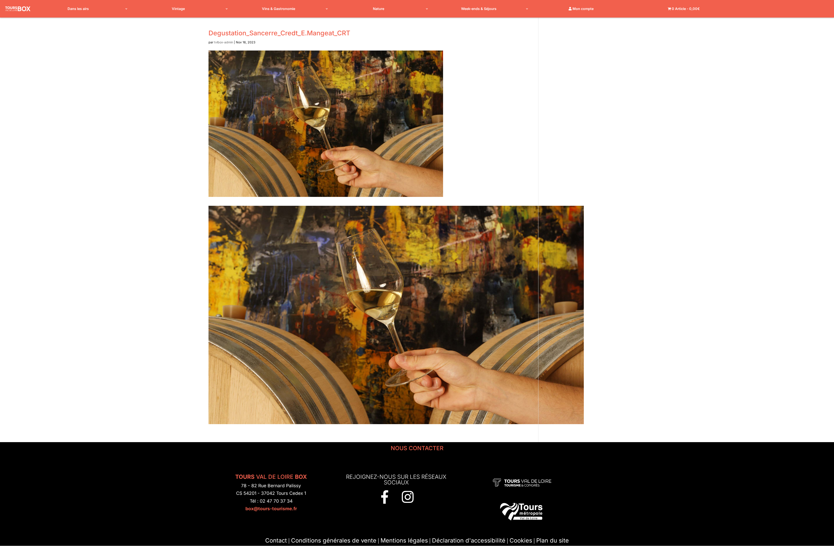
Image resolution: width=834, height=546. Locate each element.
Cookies (521, 540)
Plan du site (552, 540)
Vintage (178, 9)
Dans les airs (78, 9)
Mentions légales (404, 540)
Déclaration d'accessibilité (468, 540)
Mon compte (583, 9)
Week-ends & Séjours (478, 9)
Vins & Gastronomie (278, 9)
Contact (276, 540)
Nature (378, 9)
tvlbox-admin (223, 42)
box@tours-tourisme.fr (271, 508)
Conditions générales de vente (333, 540)
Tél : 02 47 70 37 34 (271, 501)
